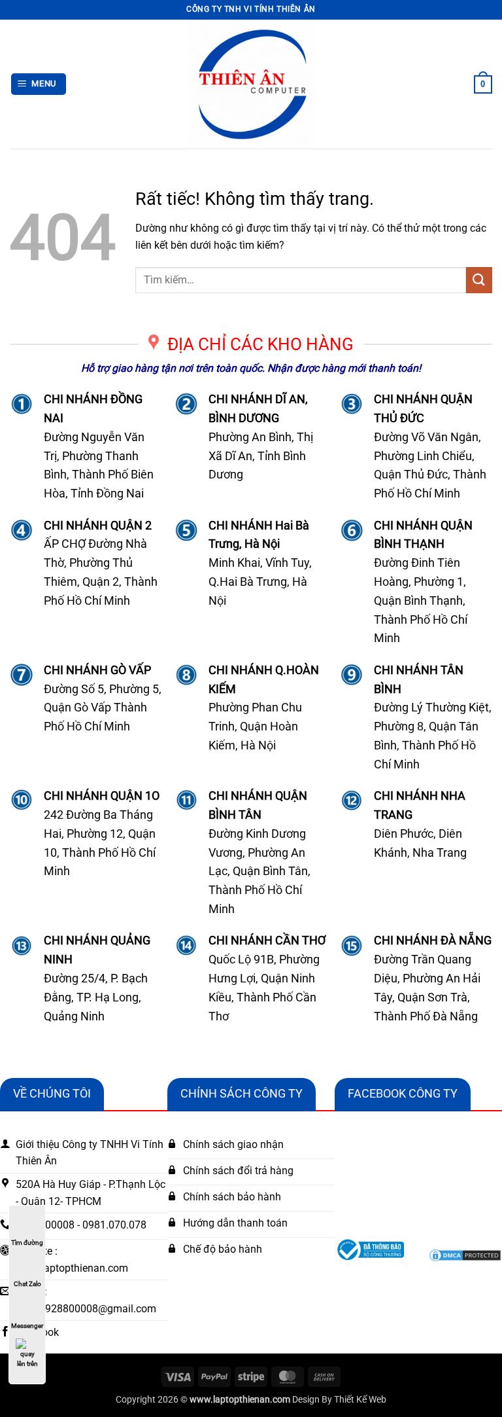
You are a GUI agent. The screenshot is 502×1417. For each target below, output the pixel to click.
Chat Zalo (27, 1283)
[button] (39, 84)
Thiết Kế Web (360, 1399)
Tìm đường (27, 1242)
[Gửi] (479, 280)
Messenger (27, 1325)
